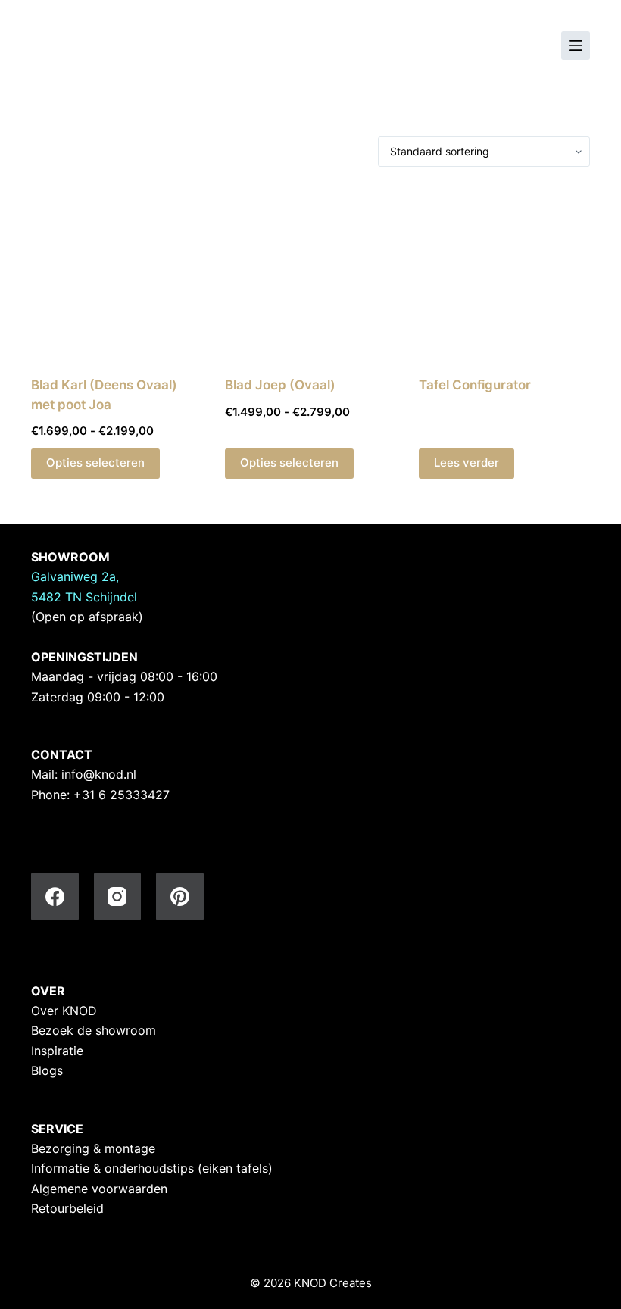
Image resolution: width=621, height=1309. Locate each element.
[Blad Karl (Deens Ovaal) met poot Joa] (116, 271)
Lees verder (466, 462)
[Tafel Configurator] (504, 271)
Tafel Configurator (475, 384)
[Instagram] (118, 896)
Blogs (47, 1070)
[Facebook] (55, 896)
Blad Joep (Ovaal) (280, 384)
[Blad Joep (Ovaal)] (310, 271)
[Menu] (575, 45)
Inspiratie (57, 1050)
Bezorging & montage (93, 1148)
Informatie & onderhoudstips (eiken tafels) (152, 1168)
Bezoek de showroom (93, 1030)
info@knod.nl (98, 774)
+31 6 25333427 (121, 794)
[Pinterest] (180, 896)
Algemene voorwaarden (99, 1188)
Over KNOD (64, 1010)
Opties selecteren (95, 462)
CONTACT (61, 754)
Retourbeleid (67, 1208)
